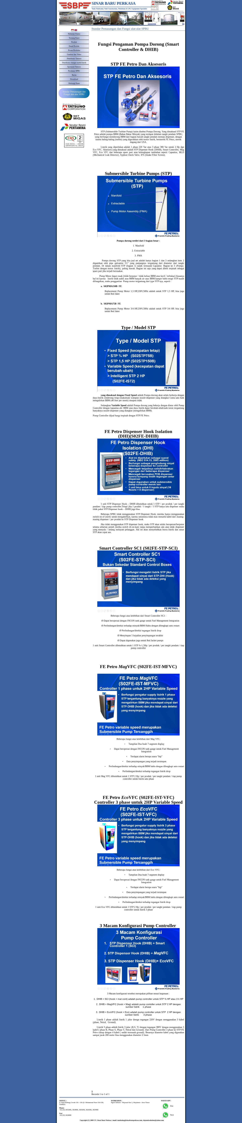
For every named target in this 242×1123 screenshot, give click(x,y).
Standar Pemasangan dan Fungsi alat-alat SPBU (74, 93)
